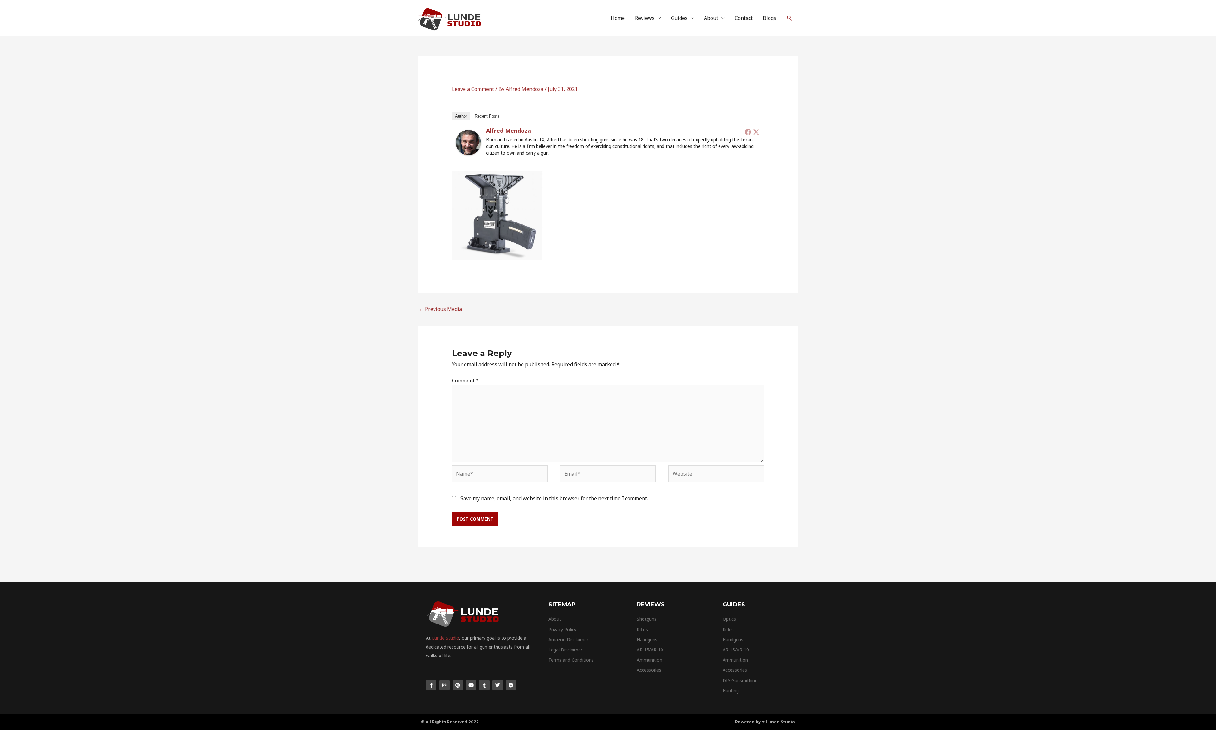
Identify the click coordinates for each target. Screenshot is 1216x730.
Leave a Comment (473, 89)
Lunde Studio (445, 638)
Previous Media (440, 308)
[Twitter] (756, 132)
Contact (744, 18)
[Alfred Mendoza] (468, 141)
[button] (789, 18)
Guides (679, 18)
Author (461, 116)
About (711, 18)
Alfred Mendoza (508, 130)
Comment (465, 380)
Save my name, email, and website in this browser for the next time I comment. (554, 498)
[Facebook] (748, 132)
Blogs (769, 18)
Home (618, 18)
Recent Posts (487, 116)
